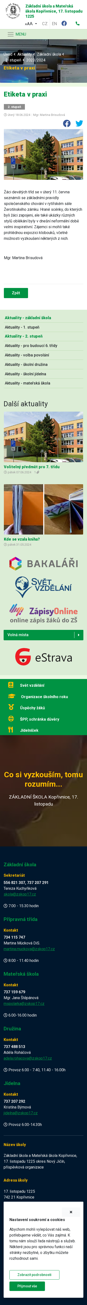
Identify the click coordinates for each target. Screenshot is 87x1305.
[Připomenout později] (71, 1212)
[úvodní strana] (11, 10)
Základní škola (49, 54)
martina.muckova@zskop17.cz (29, 949)
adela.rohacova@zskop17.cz (28, 1058)
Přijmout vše (27, 1286)
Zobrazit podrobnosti (34, 1275)
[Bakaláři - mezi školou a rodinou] (43, 566)
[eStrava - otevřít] (43, 657)
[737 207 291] (78, 24)
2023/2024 (35, 60)
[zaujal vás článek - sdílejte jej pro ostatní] (65, 125)
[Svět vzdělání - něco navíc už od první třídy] (43, 590)
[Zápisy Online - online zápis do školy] (43, 616)
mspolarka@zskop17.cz (24, 1003)
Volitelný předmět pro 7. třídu (31, 467)
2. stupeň (13, 60)
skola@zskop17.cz (20, 894)
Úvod (8, 54)
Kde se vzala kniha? (22, 539)
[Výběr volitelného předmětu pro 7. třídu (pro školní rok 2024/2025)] (43, 436)
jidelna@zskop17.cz (21, 1113)
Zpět (16, 293)
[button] (31, 23)
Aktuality (24, 54)
